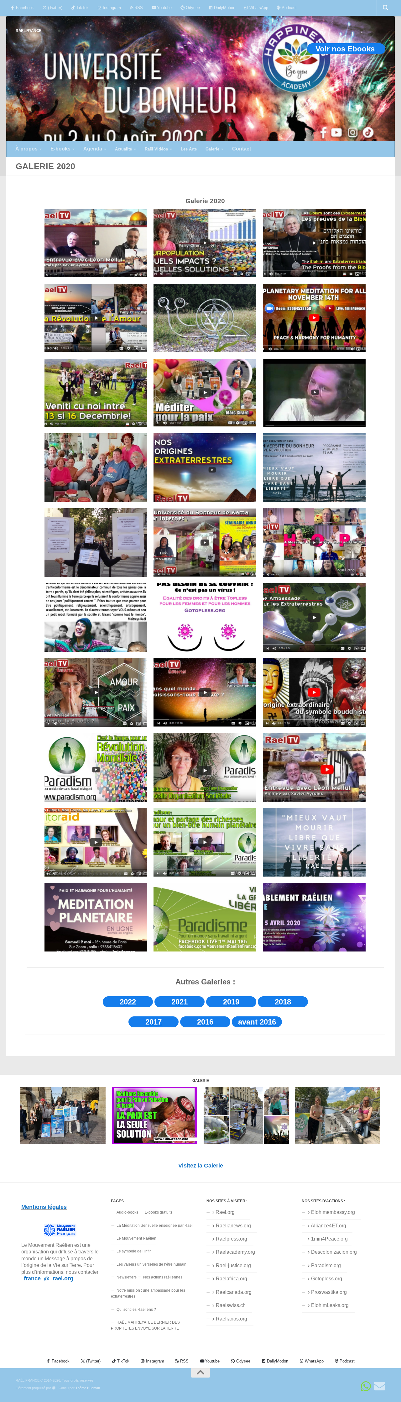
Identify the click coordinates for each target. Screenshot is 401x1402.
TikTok (82, 7)
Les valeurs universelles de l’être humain (151, 1264)
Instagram (111, 7)
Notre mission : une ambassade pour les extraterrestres (148, 1293)
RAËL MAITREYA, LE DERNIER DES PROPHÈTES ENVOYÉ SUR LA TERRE (145, 1325)
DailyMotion (224, 7)
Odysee (192, 7)
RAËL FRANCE (28, 31)
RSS (138, 7)
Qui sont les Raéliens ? (136, 1309)
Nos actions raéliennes (162, 1277)
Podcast (288, 7)
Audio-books (127, 1212)
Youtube (164, 7)
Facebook (24, 7)
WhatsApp (258, 7)
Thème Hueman (88, 1388)
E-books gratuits (158, 1212)
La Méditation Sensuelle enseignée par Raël (155, 1225)
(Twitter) (54, 7)
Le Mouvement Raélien (136, 1238)
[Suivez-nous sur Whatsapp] (366, 1386)
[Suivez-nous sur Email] (379, 1386)
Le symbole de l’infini (135, 1251)
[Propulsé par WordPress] (53, 1388)
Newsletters (127, 1277)
